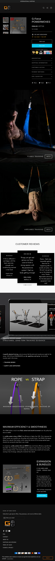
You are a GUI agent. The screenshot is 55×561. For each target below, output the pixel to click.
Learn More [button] (10, 558)
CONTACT (5, 537)
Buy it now (42, 45)
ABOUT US (5, 539)
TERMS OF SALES (7, 545)
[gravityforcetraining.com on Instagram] (6, 531)
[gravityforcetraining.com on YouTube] (9, 531)
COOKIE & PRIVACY (8, 547)
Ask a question (37, 76)
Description (36, 58)
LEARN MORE (42, 495)
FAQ (4, 534)
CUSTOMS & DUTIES (38, 67)
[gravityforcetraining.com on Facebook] (4, 531)
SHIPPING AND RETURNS (9, 542)
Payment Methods (38, 71)
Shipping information (39, 62)
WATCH (48, 156)
